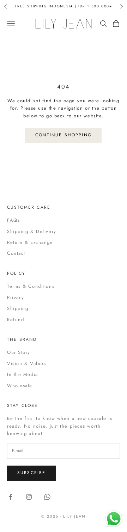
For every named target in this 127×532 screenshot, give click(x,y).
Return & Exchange (30, 242)
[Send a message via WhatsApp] (113, 518)
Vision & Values (26, 363)
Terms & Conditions (30, 286)
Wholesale (19, 385)
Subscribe (31, 472)
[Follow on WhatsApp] (47, 496)
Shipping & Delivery (31, 231)
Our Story (18, 352)
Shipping (17, 308)
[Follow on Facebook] (10, 496)
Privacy (15, 297)
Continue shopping (63, 135)
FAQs (13, 220)
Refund (15, 319)
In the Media (22, 374)
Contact (16, 253)
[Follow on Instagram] (28, 496)
